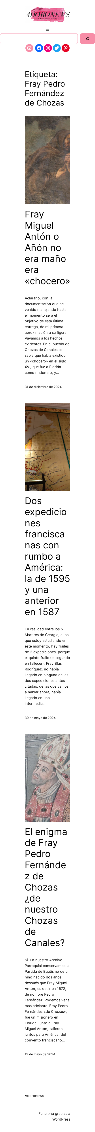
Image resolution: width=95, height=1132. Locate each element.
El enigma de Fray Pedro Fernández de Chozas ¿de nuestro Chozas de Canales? (46, 887)
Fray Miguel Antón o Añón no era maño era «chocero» (47, 247)
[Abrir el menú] (47, 30)
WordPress (61, 1119)
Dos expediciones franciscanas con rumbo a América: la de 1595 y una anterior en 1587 (47, 556)
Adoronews (34, 1095)
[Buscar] (87, 38)
